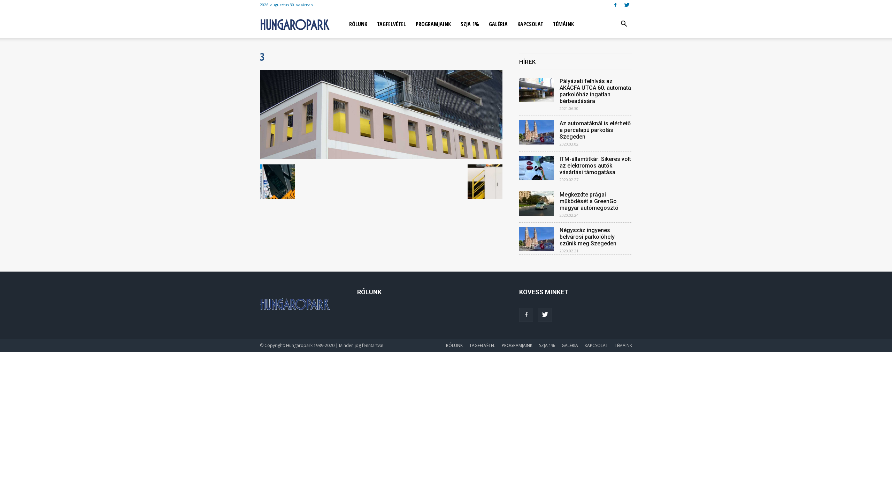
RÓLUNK (358, 24)
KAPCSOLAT (530, 24)
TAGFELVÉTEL (391, 24)
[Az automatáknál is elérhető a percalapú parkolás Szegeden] (536, 132)
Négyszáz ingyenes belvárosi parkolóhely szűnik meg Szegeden (588, 237)
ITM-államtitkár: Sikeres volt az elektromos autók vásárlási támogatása (595, 166)
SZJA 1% (470, 24)
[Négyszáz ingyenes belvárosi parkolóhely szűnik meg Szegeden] (536, 239)
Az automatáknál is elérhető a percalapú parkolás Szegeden (595, 130)
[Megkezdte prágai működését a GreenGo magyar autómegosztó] (536, 203)
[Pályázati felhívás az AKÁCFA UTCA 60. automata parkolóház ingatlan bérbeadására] (536, 90)
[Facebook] (615, 5)
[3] (381, 157)
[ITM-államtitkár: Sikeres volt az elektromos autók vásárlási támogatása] (536, 168)
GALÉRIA (498, 24)
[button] (623, 24)
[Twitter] (627, 5)
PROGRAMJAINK (433, 24)
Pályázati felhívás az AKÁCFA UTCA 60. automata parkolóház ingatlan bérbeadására (595, 91)
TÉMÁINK (563, 24)
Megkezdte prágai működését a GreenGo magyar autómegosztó (589, 201)
